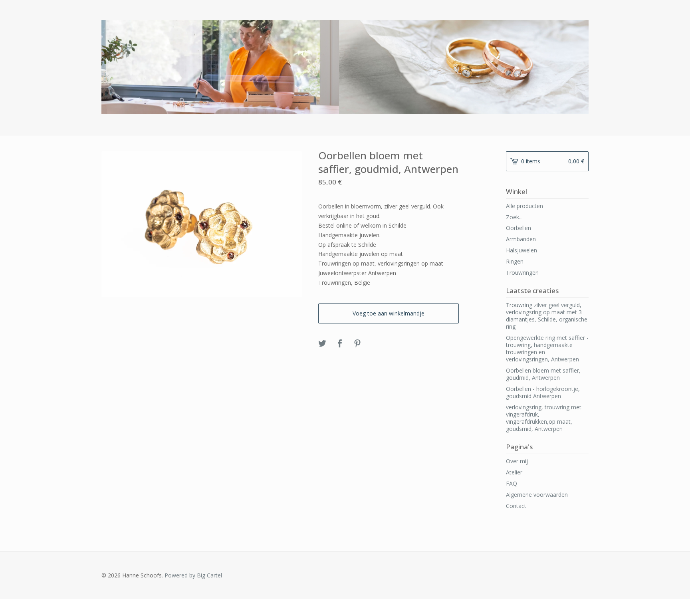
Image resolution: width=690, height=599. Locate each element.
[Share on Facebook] (340, 343)
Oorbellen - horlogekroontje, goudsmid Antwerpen (543, 392)
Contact (516, 506)
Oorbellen (518, 228)
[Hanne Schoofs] (345, 67)
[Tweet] (322, 343)
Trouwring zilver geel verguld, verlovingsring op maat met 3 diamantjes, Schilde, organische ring (546, 315)
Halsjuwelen (521, 250)
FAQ (511, 483)
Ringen (514, 261)
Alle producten (524, 206)
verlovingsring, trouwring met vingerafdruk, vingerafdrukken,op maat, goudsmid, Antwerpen (543, 417)
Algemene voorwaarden (537, 494)
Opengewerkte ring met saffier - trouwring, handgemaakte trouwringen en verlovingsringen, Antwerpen (547, 348)
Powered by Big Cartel (193, 575)
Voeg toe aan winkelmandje (388, 313)
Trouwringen (522, 272)
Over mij (517, 461)
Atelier (514, 472)
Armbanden (521, 239)
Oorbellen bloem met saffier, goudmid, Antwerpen (543, 374)
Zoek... (514, 217)
